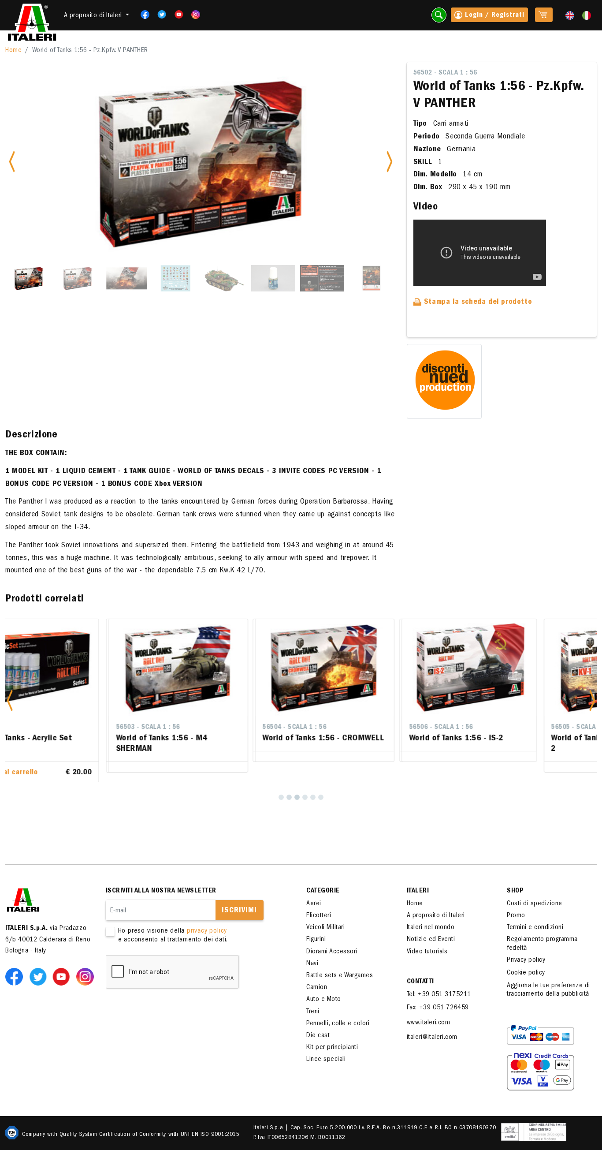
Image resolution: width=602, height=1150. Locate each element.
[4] (305, 787)
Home (13, 50)
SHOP (515, 881)
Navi (312, 954)
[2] (289, 787)
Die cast (318, 1026)
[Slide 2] (78, 278)
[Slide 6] (273, 278)
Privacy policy (526, 950)
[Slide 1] (29, 278)
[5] (313, 787)
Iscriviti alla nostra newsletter (161, 881)
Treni (313, 1002)
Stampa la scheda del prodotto (476, 302)
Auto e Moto (323, 990)
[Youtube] (176, 14)
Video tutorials (427, 942)
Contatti (420, 972)
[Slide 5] (224, 278)
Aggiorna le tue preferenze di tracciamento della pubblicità (548, 981)
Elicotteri (318, 906)
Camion (316, 978)
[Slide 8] (371, 278)
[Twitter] (159, 14)
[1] (281, 787)
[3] (297, 787)
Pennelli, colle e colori (337, 1014)
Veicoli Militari (325, 918)
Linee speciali (326, 1050)
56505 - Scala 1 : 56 (491, 727)
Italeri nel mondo (431, 918)
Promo (516, 906)
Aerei (313, 894)
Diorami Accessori (331, 942)
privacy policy (207, 922)
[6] (320, 787)
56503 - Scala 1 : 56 (55, 727)
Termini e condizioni (535, 918)
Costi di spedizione (534, 894)
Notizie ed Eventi (431, 930)
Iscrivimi (239, 901)
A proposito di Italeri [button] (94, 15)
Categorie (323, 881)
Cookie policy (526, 963)
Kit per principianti (332, 1038)
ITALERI (418, 881)
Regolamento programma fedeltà (542, 934)
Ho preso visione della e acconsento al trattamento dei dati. (173, 926)
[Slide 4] (175, 278)
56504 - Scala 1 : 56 (202, 727)
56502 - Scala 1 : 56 (445, 73)
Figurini (316, 930)
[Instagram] (196, 14)
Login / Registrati (493, 15)
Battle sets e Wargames (339, 966)
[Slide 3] (126, 278)
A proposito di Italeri (436, 906)
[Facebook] (142, 14)
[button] (9, 696)
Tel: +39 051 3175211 (439, 985)
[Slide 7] (322, 278)
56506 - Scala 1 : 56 (348, 727)
